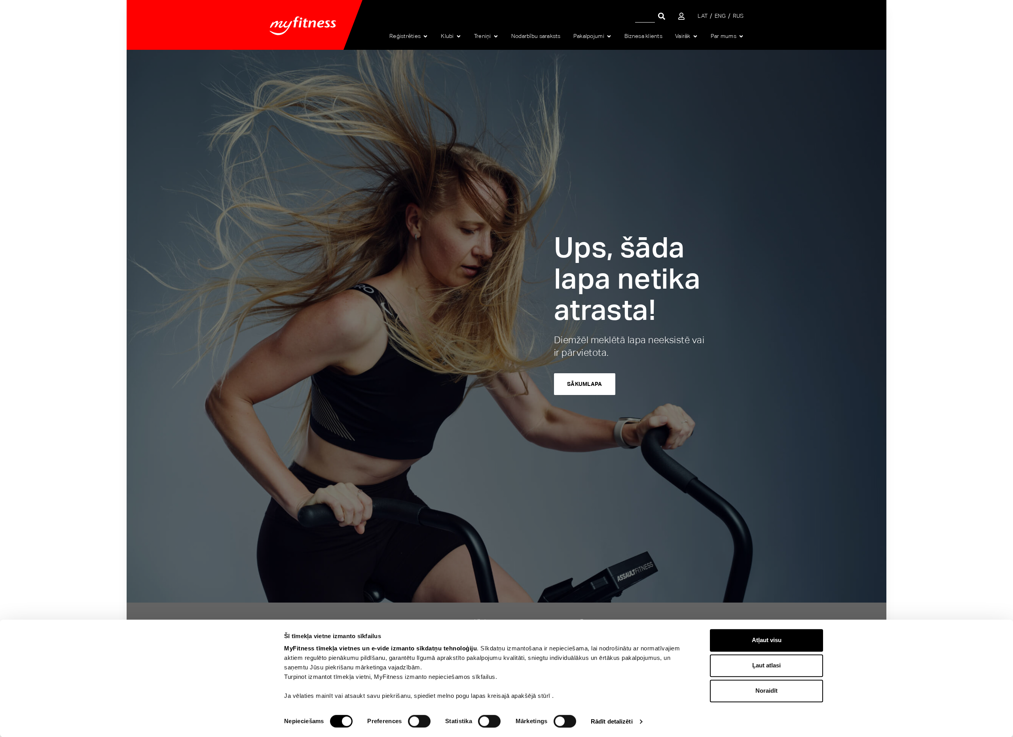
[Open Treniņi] (496, 36)
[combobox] (645, 16)
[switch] (419, 721)
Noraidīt (766, 690)
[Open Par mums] (741, 36)
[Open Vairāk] (695, 36)
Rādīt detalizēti (612, 721)
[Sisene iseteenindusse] (681, 16)
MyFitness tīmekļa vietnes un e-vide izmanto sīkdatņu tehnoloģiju (380, 648)
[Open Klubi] (458, 36)
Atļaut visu (767, 640)
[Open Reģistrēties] (425, 36)
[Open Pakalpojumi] (609, 36)
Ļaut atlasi (766, 665)
